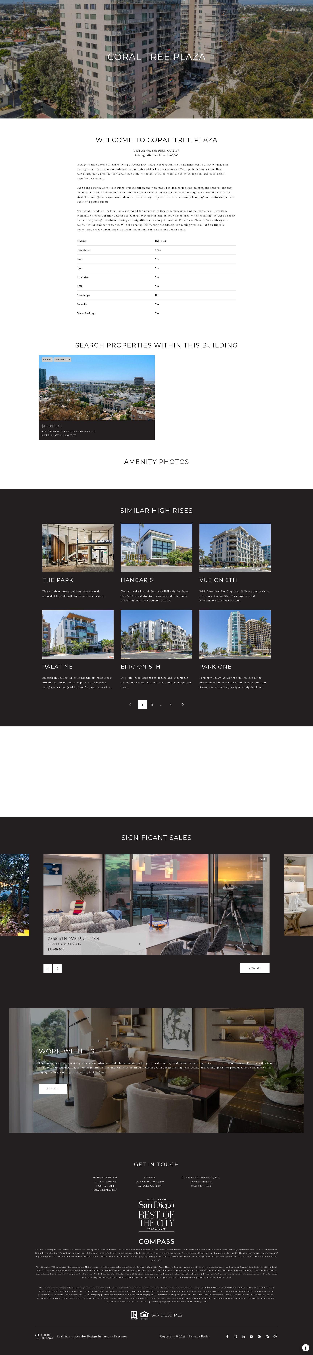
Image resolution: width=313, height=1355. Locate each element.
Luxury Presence (115, 1336)
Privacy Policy (199, 1336)
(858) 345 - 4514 (201, 1185)
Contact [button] (53, 1088)
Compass (145, 1249)
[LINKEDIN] (243, 1336)
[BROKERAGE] (275, 1336)
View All (255, 968)
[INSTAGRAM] (235, 1336)
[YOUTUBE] (251, 1336)
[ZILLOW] (267, 1336)
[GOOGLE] (259, 1336)
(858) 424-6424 (105, 1185)
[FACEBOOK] (227, 1336)
